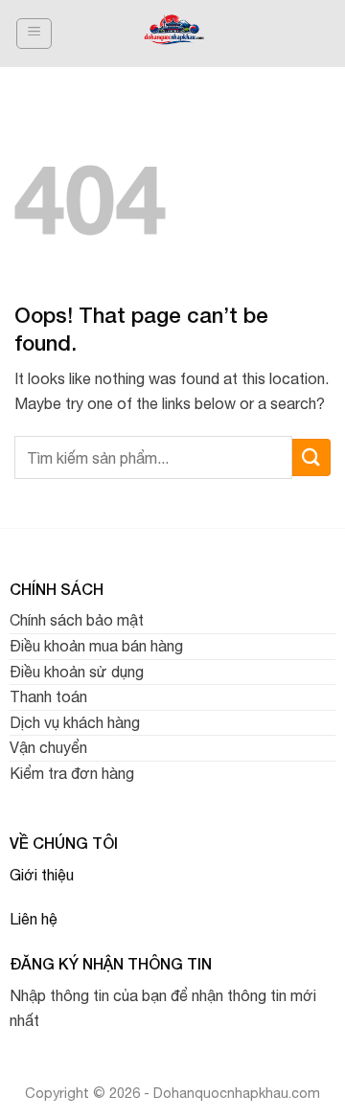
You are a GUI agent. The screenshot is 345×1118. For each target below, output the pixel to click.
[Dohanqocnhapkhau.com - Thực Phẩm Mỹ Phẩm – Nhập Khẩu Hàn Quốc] (174, 33)
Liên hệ (34, 918)
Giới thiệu (42, 874)
